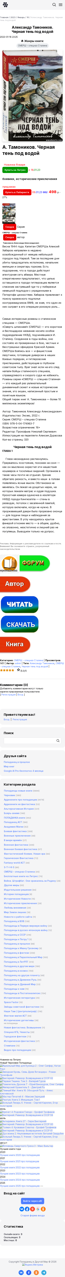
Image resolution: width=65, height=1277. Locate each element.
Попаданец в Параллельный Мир (23, 957)
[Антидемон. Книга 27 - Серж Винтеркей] (23, 1121)
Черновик (9, 795)
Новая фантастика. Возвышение (22, 1027)
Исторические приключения (20, 903)
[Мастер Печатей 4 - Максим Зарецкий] (22, 1096)
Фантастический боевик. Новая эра (24, 853)
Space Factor (11, 1002)
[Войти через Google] (37, 1209)
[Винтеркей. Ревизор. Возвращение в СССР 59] (26, 1115)
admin (18, 663)
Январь (21, 17)
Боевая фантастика (15, 831)
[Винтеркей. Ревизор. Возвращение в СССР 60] (26, 1124)
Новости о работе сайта (18, 916)
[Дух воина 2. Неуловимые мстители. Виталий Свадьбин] (32, 1133)
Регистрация (8, 694)
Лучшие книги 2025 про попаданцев (20, 1186)
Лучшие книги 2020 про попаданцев (20, 1155)
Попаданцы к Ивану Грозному (21, 948)
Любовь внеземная (15, 907)
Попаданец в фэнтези (16, 952)
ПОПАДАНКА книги (14, 817)
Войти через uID (32, 1201)
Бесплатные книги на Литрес (21, 876)
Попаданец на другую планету (22, 975)
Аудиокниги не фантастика (19, 804)
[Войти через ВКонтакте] (21, 1209)
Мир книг (9, 766)
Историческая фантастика (19, 1041)
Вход (20, 694)
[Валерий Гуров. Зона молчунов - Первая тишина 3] (23, 1081)
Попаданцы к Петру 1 (16, 939)
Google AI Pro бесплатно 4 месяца (23, 771)
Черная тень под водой (35, 666)
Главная (4, 17)
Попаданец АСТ (13, 822)
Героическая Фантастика (18, 858)
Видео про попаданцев (17, 1050)
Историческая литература (19, 997)
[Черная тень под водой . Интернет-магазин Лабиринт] (32, 213)
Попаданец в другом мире (19, 966)
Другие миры (11, 885)
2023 (12, 17)
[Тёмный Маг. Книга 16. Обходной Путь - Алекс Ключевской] (32, 1093)
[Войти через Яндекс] (32, 1209)
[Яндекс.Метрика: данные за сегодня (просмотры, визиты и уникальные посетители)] (32, 1264)
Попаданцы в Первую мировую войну (25, 925)
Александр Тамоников (42, 663)
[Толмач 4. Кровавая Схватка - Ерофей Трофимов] (28, 1127)
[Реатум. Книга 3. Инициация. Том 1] (20, 1099)
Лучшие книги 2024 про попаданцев (20, 1179)
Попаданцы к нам (14, 988)
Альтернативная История (19, 808)
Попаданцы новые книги (18, 790)
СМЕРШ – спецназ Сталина (32, 45)
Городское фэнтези (15, 1036)
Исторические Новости (17, 898)
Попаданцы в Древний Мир (20, 984)
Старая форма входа (33, 1215)
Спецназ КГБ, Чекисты (17, 1032)
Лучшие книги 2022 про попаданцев (20, 1167)
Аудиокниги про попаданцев (20, 799)
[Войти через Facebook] (27, 1209)
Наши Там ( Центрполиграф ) (20, 1011)
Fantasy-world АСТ (14, 862)
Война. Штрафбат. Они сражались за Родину (30, 880)
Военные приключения (17, 835)
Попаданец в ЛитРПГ (16, 961)
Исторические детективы (19, 1020)
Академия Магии (14, 826)
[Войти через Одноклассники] (43, 1209)
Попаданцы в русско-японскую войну (26, 930)
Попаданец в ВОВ (14, 921)
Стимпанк (9, 1045)
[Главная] (5, 5)
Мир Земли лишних (15, 912)
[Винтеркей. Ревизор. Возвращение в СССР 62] (26, 1078)
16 (28, 17)
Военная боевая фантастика (20, 849)
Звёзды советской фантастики (21, 1006)
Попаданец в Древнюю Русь (20, 979)
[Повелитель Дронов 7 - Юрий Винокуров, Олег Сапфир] (32, 1084)
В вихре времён (13, 840)
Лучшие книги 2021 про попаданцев (19, 1161)
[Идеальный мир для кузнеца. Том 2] (32, 1069)
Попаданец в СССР (15, 934)
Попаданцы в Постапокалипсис (22, 993)
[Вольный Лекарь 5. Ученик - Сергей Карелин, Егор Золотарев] (32, 1139)
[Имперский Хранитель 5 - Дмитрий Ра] (22, 1087)
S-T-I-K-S (9, 867)
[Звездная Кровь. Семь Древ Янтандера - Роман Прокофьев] (32, 1075)
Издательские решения (18, 889)
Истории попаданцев (16, 894)
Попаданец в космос (16, 970)
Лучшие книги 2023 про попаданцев (20, 1173)
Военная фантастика (16, 844)
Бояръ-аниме (12, 813)
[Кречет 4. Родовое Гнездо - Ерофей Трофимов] (27, 1112)
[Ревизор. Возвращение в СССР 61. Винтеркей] (26, 1130)
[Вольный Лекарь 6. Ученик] (32, 1105)
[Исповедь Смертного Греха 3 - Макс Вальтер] (26, 1146)
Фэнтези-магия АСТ (15, 1015)
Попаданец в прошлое (17, 762)
